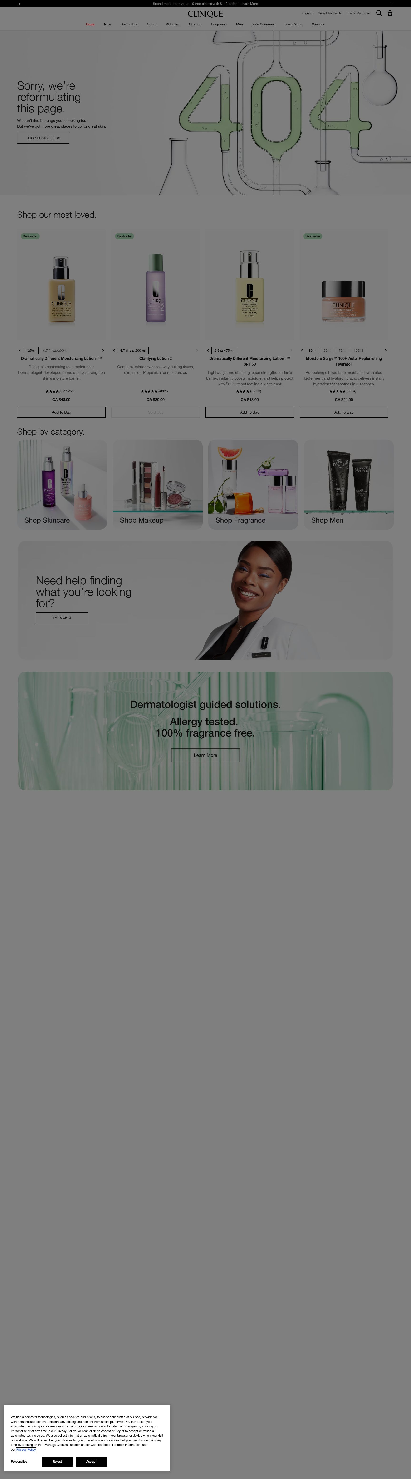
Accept (91, 1461)
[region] (87, 1438)
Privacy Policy (26, 1449)
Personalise (19, 1461)
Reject (57, 1461)
